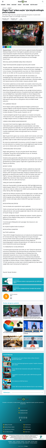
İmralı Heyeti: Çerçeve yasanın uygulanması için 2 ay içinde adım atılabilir (12, 348)
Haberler (4, 8)
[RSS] (26, 418)
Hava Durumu (28, 424)
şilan (11, 295)
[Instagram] (24, 418)
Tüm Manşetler (28, 429)
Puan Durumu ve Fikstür (9, 429)
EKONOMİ (14, 4)
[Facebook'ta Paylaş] (3, 47)
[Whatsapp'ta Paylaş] (8, 47)
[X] (22, 418)
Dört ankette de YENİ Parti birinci (10, 332)
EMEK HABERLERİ (25, 443)
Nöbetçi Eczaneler (8, 424)
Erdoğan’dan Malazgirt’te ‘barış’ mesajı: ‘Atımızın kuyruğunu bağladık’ (32, 348)
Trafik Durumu (28, 427)
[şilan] (6, 296)
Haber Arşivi (27, 431)
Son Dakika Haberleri (8, 431)
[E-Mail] (11, 298)
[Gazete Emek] (22, 1)
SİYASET (20, 4)
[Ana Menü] (2, 1)
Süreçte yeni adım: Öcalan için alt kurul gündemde (32, 333)
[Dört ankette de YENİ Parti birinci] (13, 326)
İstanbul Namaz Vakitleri (9, 427)
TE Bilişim (26, 446)
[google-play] (23, 420)
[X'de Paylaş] (6, 47)
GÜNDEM (3, 4)
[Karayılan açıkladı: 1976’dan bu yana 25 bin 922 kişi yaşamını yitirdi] (13, 310)
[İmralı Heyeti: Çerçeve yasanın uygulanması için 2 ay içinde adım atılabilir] (13, 341)
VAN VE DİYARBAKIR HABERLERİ (15, 443)
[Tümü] (42, 392)
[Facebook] (20, 418)
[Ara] (43, 1)
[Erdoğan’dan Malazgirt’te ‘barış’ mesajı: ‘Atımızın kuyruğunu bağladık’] (33, 341)
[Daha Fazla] (10, 47)
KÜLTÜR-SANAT (33, 4)
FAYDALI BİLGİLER (33, 443)
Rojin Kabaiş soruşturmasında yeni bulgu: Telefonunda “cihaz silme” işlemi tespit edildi (33, 318)
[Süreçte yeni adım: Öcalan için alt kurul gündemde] (33, 326)
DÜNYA (8, 4)
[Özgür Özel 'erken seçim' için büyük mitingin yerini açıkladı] (23, 33)
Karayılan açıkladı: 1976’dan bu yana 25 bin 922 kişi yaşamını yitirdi (12, 318)
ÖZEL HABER (26, 4)
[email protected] (23, 408)
